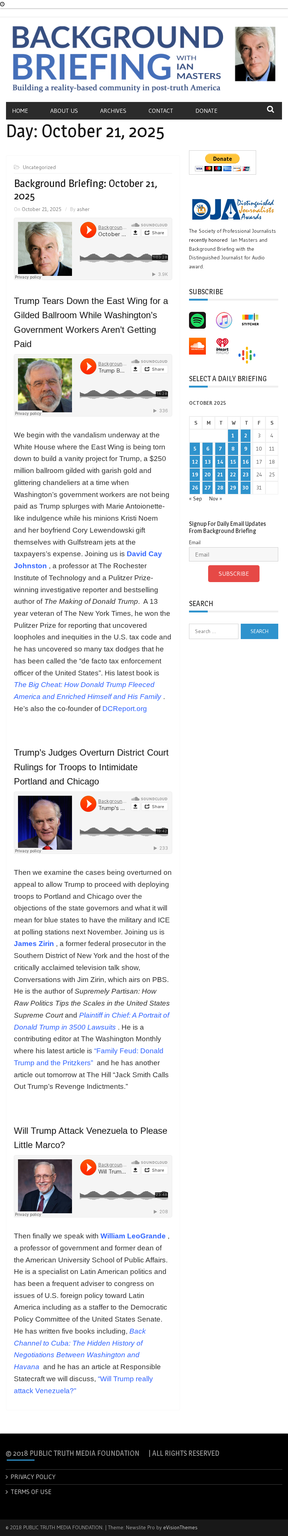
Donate (206, 110)
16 (246, 461)
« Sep (195, 498)
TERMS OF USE (30, 1492)
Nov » (215, 498)
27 (207, 487)
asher (83, 209)
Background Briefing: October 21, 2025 (85, 189)
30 (245, 487)
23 (246, 474)
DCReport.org (124, 709)
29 (233, 487)
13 (208, 461)
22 (233, 474)
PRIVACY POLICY (33, 1477)
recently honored (208, 240)
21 (220, 474)
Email (195, 542)
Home (20, 110)
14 (220, 461)
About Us (64, 110)
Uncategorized (39, 167)
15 (233, 461)
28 (220, 487)
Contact (160, 110)
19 (195, 474)
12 (195, 461)
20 (207, 474)
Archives (113, 110)
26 (195, 487)
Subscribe (234, 573)
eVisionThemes (180, 1527)
